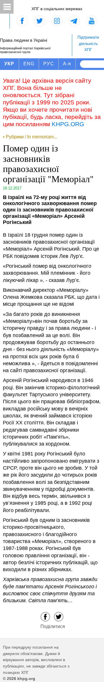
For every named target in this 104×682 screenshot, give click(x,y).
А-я (67, 63)
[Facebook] (45, 616)
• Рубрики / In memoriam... (30, 136)
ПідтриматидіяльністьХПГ (88, 43)
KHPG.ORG (68, 124)
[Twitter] (58, 616)
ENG (29, 63)
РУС (48, 63)
